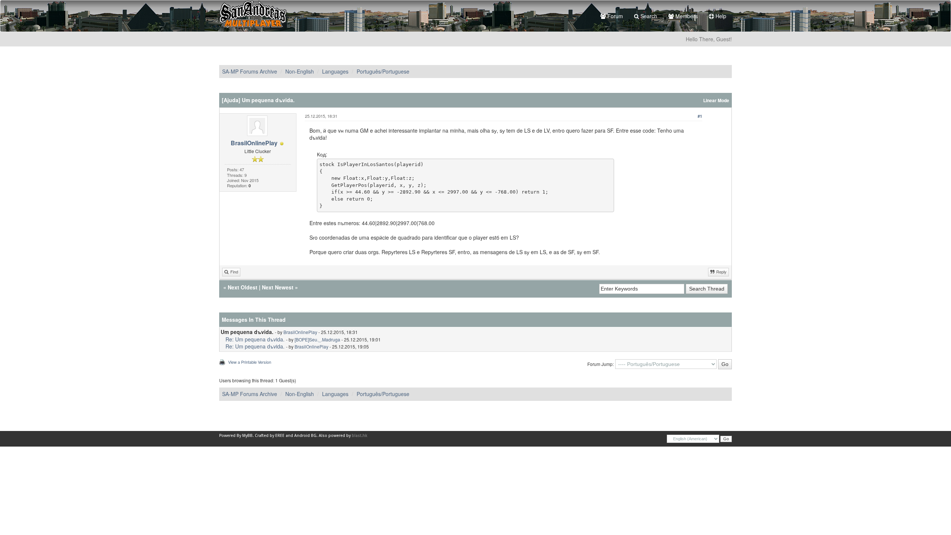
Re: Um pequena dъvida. (255, 339)
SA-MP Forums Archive (249, 71)
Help (720, 16)
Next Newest (277, 287)
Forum (614, 16)
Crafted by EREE (270, 435)
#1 (700, 116)
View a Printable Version (249, 362)
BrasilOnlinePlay (254, 143)
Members (686, 16)
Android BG (305, 435)
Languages (335, 71)
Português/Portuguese (383, 71)
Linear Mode (716, 100)
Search (648, 16)
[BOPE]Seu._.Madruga (317, 339)
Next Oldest (242, 287)
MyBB (247, 435)
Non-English (299, 71)
